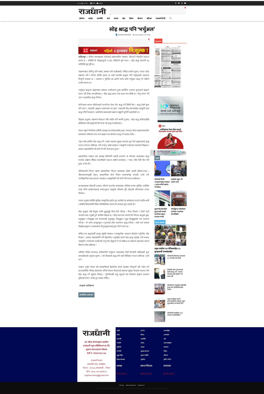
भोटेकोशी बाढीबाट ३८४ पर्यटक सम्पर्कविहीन (175, 314)
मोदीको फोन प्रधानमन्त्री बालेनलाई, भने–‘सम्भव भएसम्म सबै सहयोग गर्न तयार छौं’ (175, 273)
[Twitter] (178, 3)
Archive (100, 3)
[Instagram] (182, 3)
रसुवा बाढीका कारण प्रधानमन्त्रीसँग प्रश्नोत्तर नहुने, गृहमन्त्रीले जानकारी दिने (176, 301)
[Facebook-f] (175, 3)
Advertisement (131, 385)
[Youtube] (185, 3)
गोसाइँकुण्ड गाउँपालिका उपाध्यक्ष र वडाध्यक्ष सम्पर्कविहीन (178, 211)
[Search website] (170, 18)
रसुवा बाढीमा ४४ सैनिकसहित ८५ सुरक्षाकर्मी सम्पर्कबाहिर (167, 250)
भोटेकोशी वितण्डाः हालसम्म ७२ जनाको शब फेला (176, 257)
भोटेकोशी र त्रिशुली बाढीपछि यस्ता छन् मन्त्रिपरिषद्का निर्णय (176, 287)
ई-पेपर (93, 3)
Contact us (141, 385)
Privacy (121, 385)
